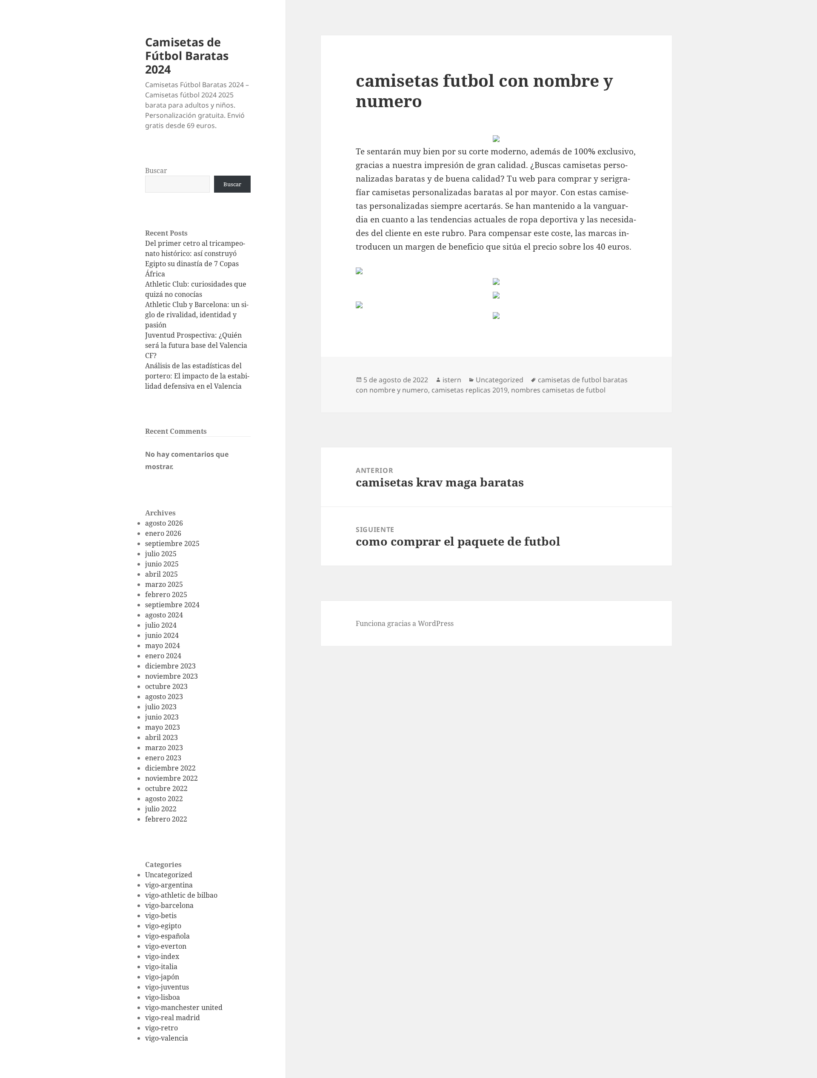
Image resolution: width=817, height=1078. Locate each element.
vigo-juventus (167, 987)
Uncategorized (168, 874)
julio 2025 (161, 553)
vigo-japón (162, 976)
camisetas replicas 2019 (469, 390)
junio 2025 (162, 564)
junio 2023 (162, 717)
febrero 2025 (166, 594)
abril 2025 (161, 574)
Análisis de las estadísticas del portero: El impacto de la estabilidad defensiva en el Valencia (197, 376)
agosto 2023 (164, 696)
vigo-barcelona (169, 905)
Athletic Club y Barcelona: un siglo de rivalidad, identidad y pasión (197, 315)
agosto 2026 (164, 523)
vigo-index (162, 956)
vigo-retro (161, 1027)
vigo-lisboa (162, 997)
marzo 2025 (164, 584)
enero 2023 (163, 757)
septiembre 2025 (172, 543)
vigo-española (167, 936)
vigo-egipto (163, 925)
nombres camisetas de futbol (558, 390)
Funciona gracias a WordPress (405, 623)
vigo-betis (161, 915)
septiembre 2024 (172, 604)
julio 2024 (161, 625)
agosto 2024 (164, 615)
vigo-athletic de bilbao (181, 895)
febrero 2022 (166, 819)
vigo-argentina (169, 885)
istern (452, 379)
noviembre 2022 (171, 778)
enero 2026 (163, 533)
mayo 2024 (162, 645)
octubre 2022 (166, 788)
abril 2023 (161, 737)
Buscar (156, 170)
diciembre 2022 (170, 768)
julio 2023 (161, 706)
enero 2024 (163, 655)
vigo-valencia (166, 1038)
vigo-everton (165, 946)
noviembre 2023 (171, 676)
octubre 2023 (166, 686)
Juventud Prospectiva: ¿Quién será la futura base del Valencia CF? (196, 345)
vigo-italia (161, 966)
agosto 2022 (164, 798)
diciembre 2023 (170, 666)
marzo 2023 (164, 747)
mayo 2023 (162, 727)
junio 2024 (162, 635)
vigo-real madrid (172, 1017)
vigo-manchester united (184, 1007)
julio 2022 (161, 808)
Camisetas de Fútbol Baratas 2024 (187, 55)
